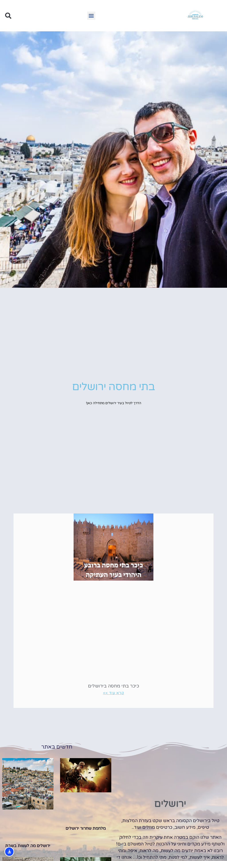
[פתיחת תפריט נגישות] (9, 852)
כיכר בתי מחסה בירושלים (113, 686)
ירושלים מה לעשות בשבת (27, 845)
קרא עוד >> (113, 693)
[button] (91, 16)
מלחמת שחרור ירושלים (86, 828)
